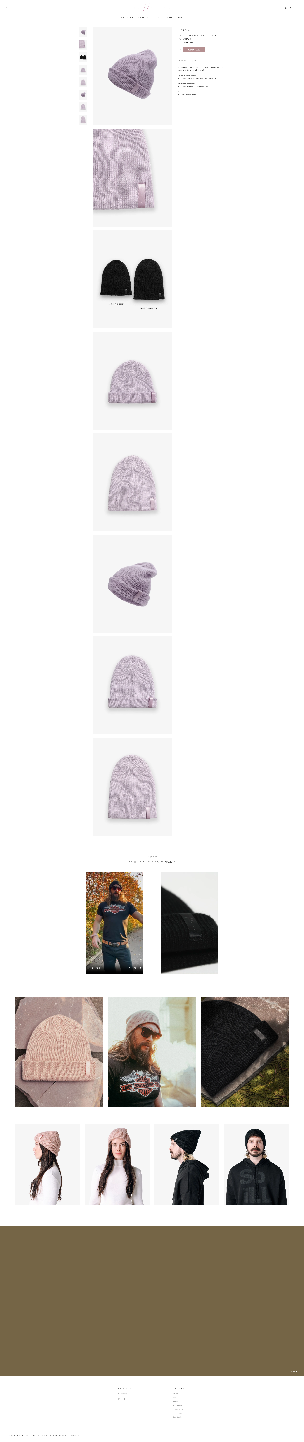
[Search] (291, 8)
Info (180, 18)
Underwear (144, 18)
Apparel (169, 18)
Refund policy (178, 1417)
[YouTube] (124, 1398)
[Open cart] (297, 8)
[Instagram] (119, 1398)
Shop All (176, 1401)
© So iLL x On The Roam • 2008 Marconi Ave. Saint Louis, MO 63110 (40, 1435)
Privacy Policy (178, 1409)
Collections (127, 18)
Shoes (158, 18)
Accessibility (177, 1405)
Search (175, 1393)
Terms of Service (179, 1413)
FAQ (174, 1397)
